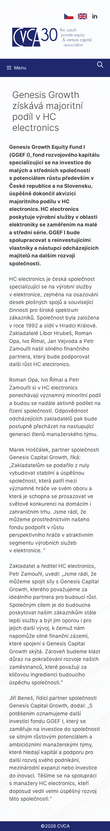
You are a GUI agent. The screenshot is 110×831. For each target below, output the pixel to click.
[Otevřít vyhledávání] (100, 65)
